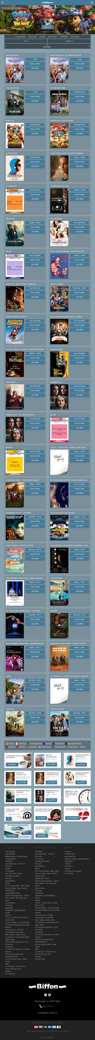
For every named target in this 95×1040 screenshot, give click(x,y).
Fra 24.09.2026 (79, 386)
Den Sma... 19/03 (35, 713)
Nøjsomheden (10, 854)
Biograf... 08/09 (35, 223)
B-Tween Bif (9, 871)
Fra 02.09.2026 (79, 92)
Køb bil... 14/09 (79, 255)
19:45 (35, 59)
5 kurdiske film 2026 (12, 876)
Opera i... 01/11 (35, 582)
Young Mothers (10, 859)
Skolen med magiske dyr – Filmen (17, 896)
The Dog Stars (10, 852)
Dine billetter (52, 37)
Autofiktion (9, 861)
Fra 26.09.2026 (35, 419)
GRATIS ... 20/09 (35, 353)
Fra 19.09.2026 (35, 321)
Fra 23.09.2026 (35, 386)
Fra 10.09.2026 (79, 223)
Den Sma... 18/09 (79, 288)
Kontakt (42, 37)
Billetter (51, 764)
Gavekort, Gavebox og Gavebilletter (77, 859)
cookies (60, 1023)
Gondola (8, 971)
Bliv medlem (75, 37)
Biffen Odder (48, 2)
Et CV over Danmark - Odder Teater (17, 886)
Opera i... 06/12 (35, 647)
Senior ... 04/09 (79, 157)
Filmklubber (64, 37)
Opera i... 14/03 (79, 680)
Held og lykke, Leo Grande (14, 932)
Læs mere (35, 68)
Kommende (32, 37)
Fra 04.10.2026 (35, 451)
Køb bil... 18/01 (79, 647)
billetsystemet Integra (50, 1031)
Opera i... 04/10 (79, 451)
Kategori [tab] (68, 41)
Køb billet (47, 27)
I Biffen (67, 864)
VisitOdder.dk (72, 818)
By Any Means (10, 903)
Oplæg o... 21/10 (79, 517)
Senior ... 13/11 (79, 582)
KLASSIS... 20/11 (35, 615)
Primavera (8, 905)
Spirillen (8, 869)
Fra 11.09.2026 (35, 255)
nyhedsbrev (36, 1023)
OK (9, 819)
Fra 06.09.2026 (79, 125)
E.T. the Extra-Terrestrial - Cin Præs (17, 949)
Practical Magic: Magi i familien (16, 888)
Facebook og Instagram (73, 871)
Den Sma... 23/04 (79, 713)
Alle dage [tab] (46, 46)
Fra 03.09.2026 (35, 157)
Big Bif (7, 883)
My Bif (7, 913)
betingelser (45, 1023)
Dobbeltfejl (9, 908)
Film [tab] (25, 41)
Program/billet (20, 37)
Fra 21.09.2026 (79, 353)
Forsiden (68, 852)
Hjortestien (9, 947)
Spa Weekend (10, 881)
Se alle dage (35, 64)
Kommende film (70, 856)
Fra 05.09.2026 (35, 125)
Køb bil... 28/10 (79, 549)
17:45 (35, 92)
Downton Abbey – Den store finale (17, 922)
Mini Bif (8, 915)
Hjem (7, 964)
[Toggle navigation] (92, 2)
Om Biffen (68, 866)
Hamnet (8, 952)
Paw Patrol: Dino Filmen (13, 873)
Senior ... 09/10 (35, 484)
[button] (4, 29)
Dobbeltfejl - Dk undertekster (15, 910)
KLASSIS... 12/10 (35, 517)
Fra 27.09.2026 (79, 419)
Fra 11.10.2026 (79, 484)
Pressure (8, 878)
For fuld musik (10, 974)
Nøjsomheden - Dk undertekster (16, 856)
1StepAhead (64, 1031)
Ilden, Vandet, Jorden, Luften (15, 935)
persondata (53, 1023)
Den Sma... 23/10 (35, 549)
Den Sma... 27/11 (79, 615)
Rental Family (10, 891)
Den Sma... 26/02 (35, 680)
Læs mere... (12, 764)
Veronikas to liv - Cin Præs (14, 930)
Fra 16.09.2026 (35, 288)
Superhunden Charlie (12, 893)
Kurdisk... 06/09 (79, 190)
